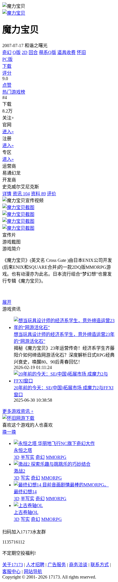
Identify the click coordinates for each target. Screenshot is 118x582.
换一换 (9, 432)
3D (16, 457)
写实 (25, 477)
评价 (51, 193)
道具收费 (66, 52)
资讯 (21, 193)
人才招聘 (35, 564)
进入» (8, 131)
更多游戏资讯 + (18, 411)
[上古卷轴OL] (28, 505)
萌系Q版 (47, 52)
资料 (38, 193)
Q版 (17, 52)
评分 (6, 73)
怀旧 (81, 52)
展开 (6, 302)
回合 (33, 52)
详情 (6, 193)
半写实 (27, 457)
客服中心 (11, 571)
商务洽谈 (78, 564)
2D (24, 52)
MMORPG (56, 457)
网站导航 (33, 571)
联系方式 (100, 564)
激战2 (19, 471)
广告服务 (57, 564)
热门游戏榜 (13, 92)
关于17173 (12, 564)
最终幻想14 (25, 491)
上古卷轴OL (26, 512)
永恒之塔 (23, 450)
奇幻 (6, 52)
